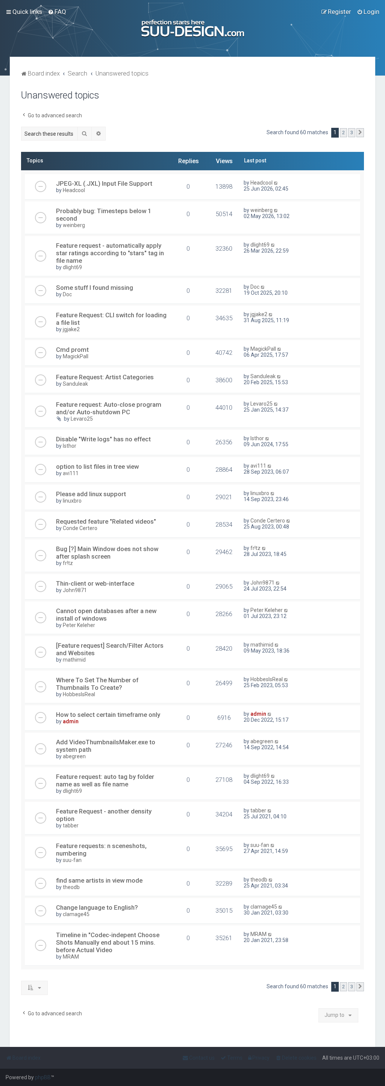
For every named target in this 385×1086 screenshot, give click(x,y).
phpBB (43, 1077)
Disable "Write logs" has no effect (103, 439)
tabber (71, 825)
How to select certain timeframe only (108, 714)
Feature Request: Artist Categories (105, 377)
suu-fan (72, 860)
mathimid (74, 660)
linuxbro (72, 501)
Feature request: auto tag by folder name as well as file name (105, 780)
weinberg (74, 225)
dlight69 (72, 267)
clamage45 (76, 914)
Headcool (74, 190)
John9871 (75, 590)
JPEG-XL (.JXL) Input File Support (104, 183)
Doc (67, 294)
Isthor (69, 446)
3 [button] (351, 132)
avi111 (71, 473)
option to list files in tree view (97, 466)
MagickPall (75, 356)
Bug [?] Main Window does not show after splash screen (107, 552)
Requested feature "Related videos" (106, 521)
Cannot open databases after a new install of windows (106, 614)
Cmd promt (72, 349)
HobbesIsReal (79, 694)
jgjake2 (71, 329)
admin (71, 721)
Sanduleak (75, 384)
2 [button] (343, 132)
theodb (71, 887)
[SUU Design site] (192, 28)
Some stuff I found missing (94, 287)
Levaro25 (82, 419)
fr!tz (68, 563)
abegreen (74, 756)
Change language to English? (97, 907)
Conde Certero (80, 528)
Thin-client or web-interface (95, 583)
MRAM (71, 957)
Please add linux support (91, 494)
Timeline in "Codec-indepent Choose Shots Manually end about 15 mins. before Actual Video (107, 942)
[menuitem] (57, 11)
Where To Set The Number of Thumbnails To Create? (97, 683)
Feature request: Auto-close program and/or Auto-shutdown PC (108, 408)
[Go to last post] (276, 183)
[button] (360, 132)
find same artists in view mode (99, 880)
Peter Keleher (79, 625)
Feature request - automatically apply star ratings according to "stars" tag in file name (110, 253)
